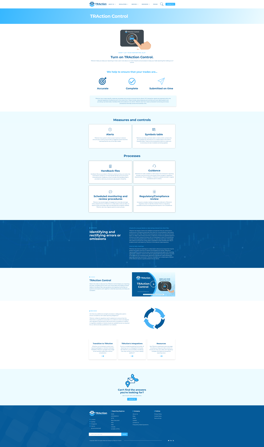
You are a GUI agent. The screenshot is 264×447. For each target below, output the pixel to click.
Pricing (155, 4)
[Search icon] (161, 4)
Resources (145, 4)
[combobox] (105, 434)
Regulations (123, 4)
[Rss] (173, 440)
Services (134, 4)
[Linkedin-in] (171, 440)
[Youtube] (168, 440)
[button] (153, 284)
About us (111, 4)
